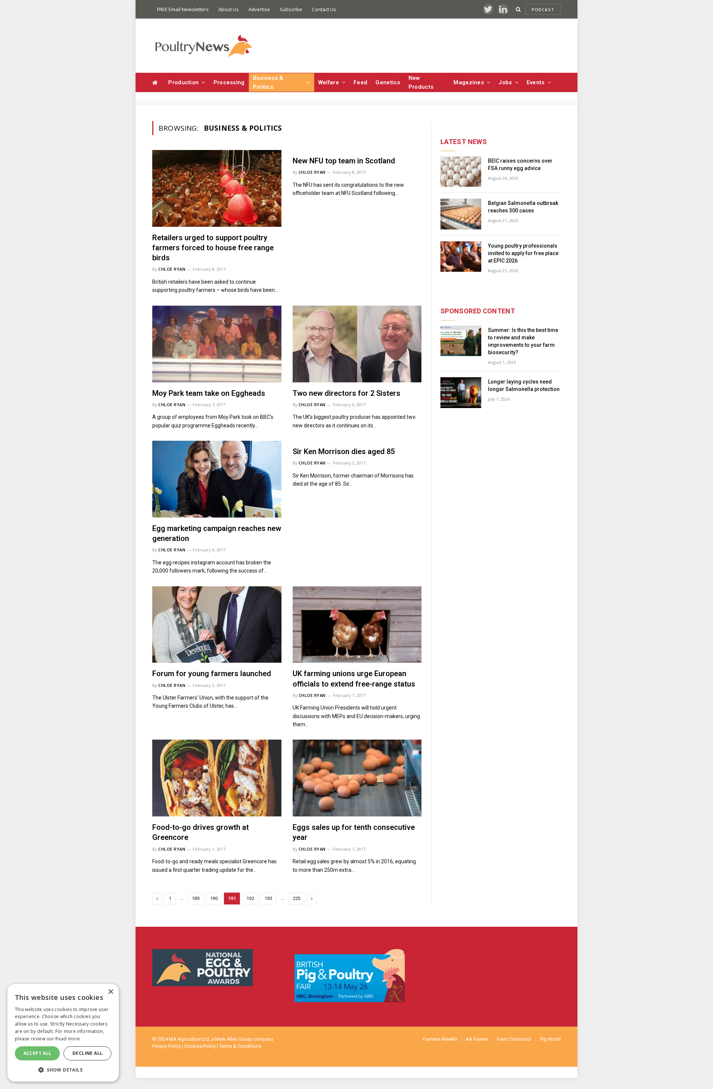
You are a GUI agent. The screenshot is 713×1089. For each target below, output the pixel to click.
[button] (63, 1069)
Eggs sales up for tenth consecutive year (354, 832)
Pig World (550, 1039)
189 (195, 898)
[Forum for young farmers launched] (216, 624)
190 (214, 898)
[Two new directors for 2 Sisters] (357, 344)
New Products (420, 82)
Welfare (328, 82)
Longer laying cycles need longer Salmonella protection (524, 385)
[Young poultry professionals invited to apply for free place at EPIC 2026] (460, 256)
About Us (228, 9)
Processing (229, 82)
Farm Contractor (514, 1039)
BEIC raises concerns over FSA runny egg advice (520, 164)
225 (296, 898)
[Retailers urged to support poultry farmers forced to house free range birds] (216, 188)
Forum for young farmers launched (211, 673)
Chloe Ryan (172, 269)
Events (536, 82)
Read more (67, 1039)
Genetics (387, 82)
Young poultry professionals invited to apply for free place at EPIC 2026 (523, 253)
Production (183, 82)
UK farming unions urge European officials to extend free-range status (354, 678)
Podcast (543, 9)
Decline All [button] (87, 1053)
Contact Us (324, 9)
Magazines (468, 82)
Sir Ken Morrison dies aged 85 (344, 451)
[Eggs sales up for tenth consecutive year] (357, 778)
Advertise (259, 9)
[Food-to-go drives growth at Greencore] (216, 778)
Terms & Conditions (240, 1046)
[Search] (518, 9)
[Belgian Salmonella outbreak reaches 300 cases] (460, 214)
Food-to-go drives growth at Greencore (200, 832)
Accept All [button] (37, 1053)
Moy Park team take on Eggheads (208, 393)
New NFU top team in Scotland (344, 160)
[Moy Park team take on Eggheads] (216, 344)
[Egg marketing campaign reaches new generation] (216, 479)
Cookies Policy (200, 1046)
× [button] (110, 992)
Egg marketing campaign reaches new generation (216, 533)
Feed (360, 82)
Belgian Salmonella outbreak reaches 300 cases (523, 206)
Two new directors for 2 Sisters (346, 393)
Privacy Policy (166, 1046)
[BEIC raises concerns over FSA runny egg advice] (460, 171)
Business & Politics (268, 82)
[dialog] (63, 1033)
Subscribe (291, 9)
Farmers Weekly (440, 1039)
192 (250, 898)
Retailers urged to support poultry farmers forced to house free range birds (213, 247)
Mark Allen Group (233, 1039)
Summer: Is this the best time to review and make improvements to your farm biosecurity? (523, 341)
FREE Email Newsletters (183, 9)
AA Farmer (477, 1039)
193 (268, 898)
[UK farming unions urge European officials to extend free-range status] (357, 624)
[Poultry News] (203, 46)
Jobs (505, 82)
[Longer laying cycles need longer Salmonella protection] (460, 392)
